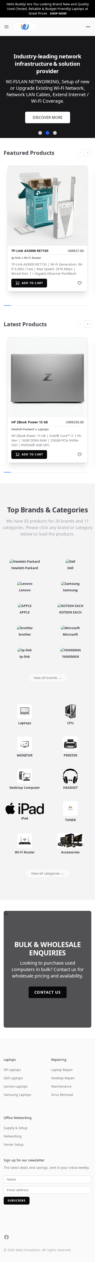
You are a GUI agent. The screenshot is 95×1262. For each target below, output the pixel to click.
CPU (70, 714)
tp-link (16, 249)
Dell (70, 559)
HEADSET (70, 779)
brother (25, 626)
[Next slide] (87, 144)
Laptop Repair (62, 1061)
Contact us (47, 984)
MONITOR (25, 747)
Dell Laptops (13, 1070)
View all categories (47, 865)
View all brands (48, 669)
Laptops (43, 421)
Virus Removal (62, 1086)
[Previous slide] (80, 144)
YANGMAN (70, 648)
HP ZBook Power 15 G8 (29, 414)
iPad (24, 810)
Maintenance (61, 1078)
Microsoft (70, 626)
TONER (70, 811)
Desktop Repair (63, 1070)
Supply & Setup (15, 1119)
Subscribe (17, 1192)
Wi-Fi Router (32, 249)
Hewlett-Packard (22, 421)
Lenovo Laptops (16, 1078)
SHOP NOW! (58, 13)
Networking (13, 1128)
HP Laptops (12, 1061)
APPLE (25, 604)
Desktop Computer (24, 779)
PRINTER (70, 747)
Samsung (70, 582)
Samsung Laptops (17, 1086)
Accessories (70, 844)
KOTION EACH (70, 604)
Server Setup (14, 1136)
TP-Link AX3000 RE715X (29, 242)
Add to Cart (32, 275)
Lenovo (25, 582)
